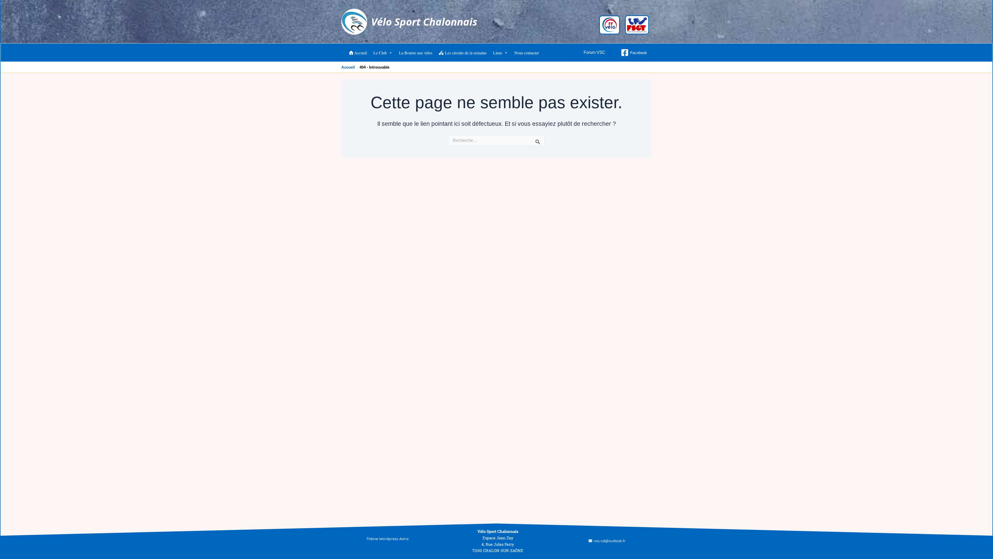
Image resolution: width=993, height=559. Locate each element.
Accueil (360, 52)
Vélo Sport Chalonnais (424, 21)
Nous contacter (526, 52)
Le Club (380, 52)
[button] (594, 52)
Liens (497, 52)
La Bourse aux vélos (415, 52)
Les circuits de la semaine (465, 52)
